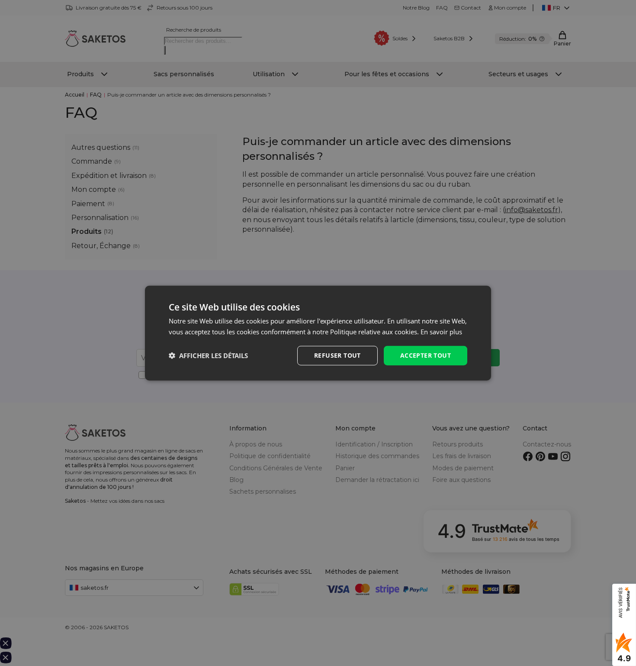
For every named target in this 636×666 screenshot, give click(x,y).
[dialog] (318, 333)
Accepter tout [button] (425, 355)
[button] (208, 355)
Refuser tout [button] (337, 355)
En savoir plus (441, 331)
